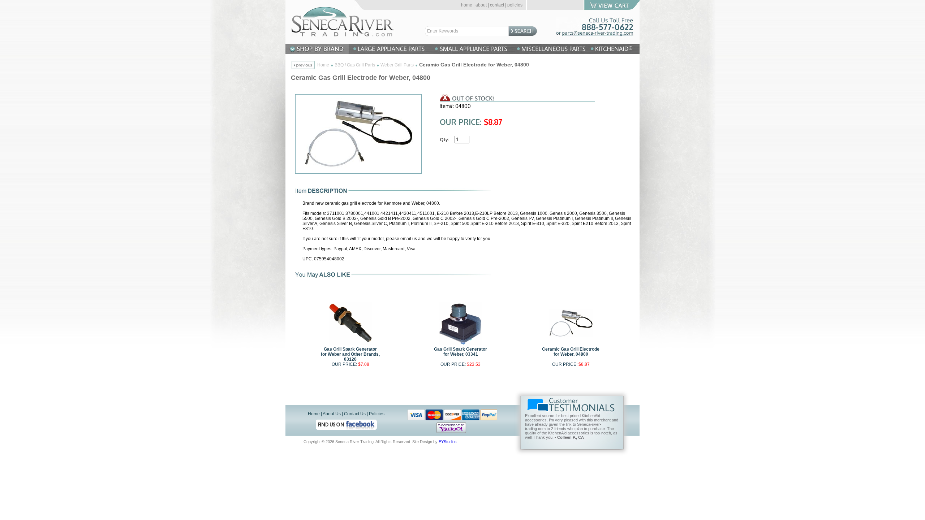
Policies (376, 413)
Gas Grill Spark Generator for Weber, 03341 (460, 352)
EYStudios (448, 441)
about (481, 5)
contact (497, 5)
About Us (332, 413)
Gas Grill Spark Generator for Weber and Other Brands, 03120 (350, 354)
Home (323, 65)
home (466, 5)
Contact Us (355, 413)
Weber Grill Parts (397, 65)
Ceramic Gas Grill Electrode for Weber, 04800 (570, 352)
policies (514, 5)
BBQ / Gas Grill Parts (355, 65)
